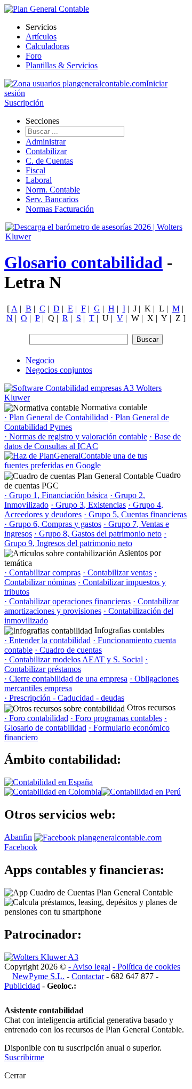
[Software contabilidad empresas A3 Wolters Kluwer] (84, 397)
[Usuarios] (75, 83)
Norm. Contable (53, 189)
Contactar (87, 976)
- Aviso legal (89, 966)
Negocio (40, 360)
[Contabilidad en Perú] (141, 791)
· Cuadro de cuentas (68, 649)
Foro (34, 55)
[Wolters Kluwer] (41, 957)
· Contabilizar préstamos (76, 664)
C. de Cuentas (49, 160)
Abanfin (18, 837)
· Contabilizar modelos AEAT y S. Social (73, 659)
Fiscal (35, 170)
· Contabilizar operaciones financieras (67, 601)
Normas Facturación (60, 208)
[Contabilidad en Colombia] (52, 791)
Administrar (46, 141)
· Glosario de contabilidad (85, 723)
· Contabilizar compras (42, 572)
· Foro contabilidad (36, 718)
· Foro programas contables (116, 718)
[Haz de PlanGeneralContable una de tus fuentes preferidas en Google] (84, 465)
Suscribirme (24, 1057)
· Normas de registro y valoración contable (75, 436)
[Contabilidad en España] (48, 782)
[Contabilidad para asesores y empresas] (46, 8)
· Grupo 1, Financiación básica (56, 495)
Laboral (39, 180)
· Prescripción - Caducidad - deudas (64, 697)
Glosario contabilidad (83, 262)
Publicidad (22, 985)
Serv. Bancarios (52, 199)
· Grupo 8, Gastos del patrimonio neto (98, 533)
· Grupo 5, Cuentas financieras (135, 514)
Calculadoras (47, 46)
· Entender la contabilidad (47, 640)
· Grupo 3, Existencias (88, 504)
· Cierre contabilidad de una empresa (65, 678)
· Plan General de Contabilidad (56, 417)
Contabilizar (46, 151)
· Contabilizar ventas (117, 572)
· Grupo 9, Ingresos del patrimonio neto (85, 538)
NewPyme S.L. (38, 976)
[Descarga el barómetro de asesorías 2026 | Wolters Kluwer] (96, 236)
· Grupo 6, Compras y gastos (52, 524)
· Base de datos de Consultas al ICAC (92, 441)
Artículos (41, 36)
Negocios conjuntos (59, 369)
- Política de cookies (146, 966)
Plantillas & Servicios (62, 65)
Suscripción (24, 102)
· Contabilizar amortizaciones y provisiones (91, 606)
